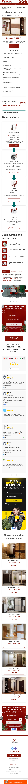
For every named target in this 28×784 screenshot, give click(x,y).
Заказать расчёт (14, 46)
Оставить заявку (14, 145)
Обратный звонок (14, 755)
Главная (4, 7)
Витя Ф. (8, 459)
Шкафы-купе (11, 7)
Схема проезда (14, 764)
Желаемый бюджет (15, 319)
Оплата (21, 271)
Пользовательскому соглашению (11, 328)
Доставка (13, 271)
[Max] (15, 528)
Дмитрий (9, 392)
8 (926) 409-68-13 (14, 140)
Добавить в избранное (14, 767)
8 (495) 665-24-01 (14, 137)
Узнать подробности (23, 102)
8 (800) (14, 752)
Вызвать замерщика (14, 172)
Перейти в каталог (14, 227)
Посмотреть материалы (14, 338)
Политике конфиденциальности (14, 327)
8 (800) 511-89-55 (15, 135)
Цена (4, 271)
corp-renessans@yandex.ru (14, 758)
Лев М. (8, 409)
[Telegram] (13, 528)
